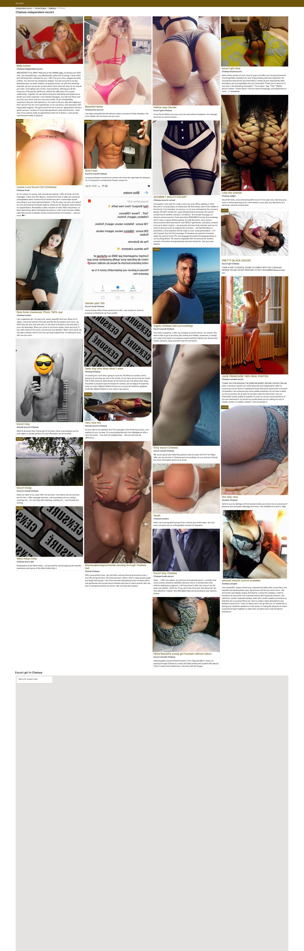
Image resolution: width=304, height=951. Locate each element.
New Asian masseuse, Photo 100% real (39, 312)
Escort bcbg (24, 487)
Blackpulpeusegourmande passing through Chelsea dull (115, 567)
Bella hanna (23, 65)
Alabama (52, 8)
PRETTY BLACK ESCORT (236, 260)
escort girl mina (231, 68)
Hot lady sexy (230, 496)
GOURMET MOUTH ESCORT (170, 196)
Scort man (91, 170)
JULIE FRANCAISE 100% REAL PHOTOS (245, 376)
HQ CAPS (20, 3)
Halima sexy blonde (165, 107)
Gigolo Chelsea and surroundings (173, 325)
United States (40, 8)
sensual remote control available (241, 580)
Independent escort (24, 8)
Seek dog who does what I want (104, 368)
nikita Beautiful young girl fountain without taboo (182, 653)
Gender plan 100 (94, 303)
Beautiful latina (94, 106)
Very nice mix (93, 422)
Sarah (157, 515)
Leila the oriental (232, 192)
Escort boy (23, 423)
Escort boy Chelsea (165, 573)
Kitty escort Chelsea (166, 447)
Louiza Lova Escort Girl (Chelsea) (37, 187)
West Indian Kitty (27, 558)
